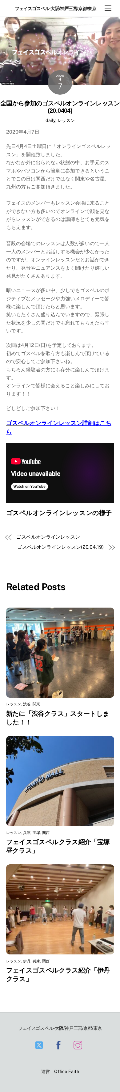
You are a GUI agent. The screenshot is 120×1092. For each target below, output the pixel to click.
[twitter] (40, 1044)
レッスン (66, 120)
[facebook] (59, 1044)
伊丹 (26, 961)
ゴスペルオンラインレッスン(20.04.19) (60, 547)
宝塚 (36, 833)
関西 (46, 833)
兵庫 (26, 833)
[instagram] (78, 1044)
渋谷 (26, 704)
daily (50, 120)
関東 (36, 704)
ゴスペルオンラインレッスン (48, 537)
